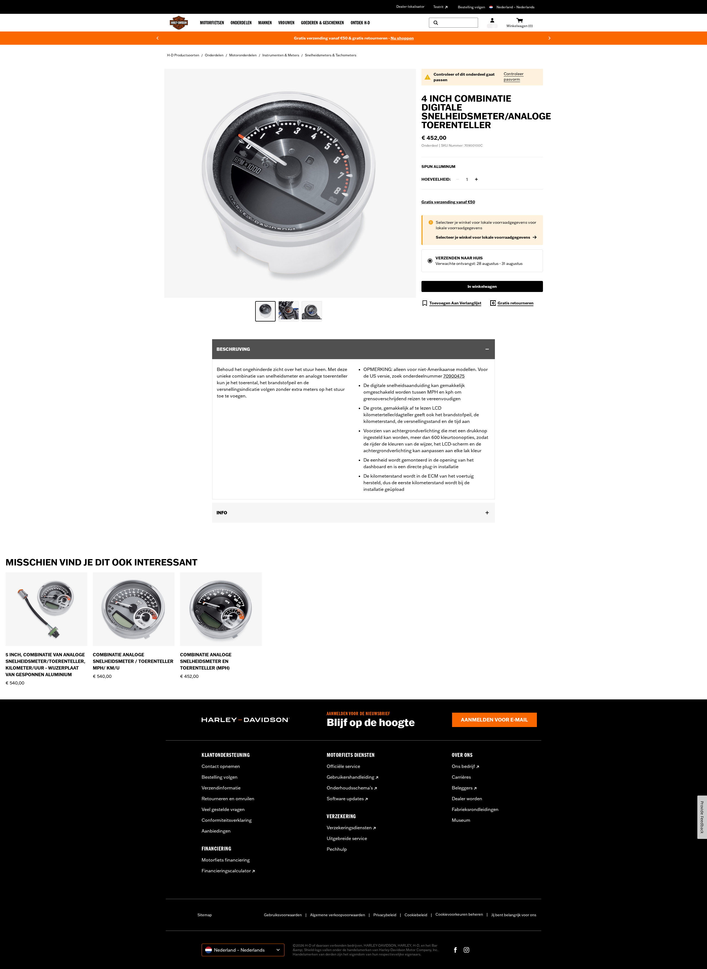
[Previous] (157, 38)
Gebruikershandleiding (350, 777)
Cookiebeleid (416, 915)
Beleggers (462, 788)
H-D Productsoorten (183, 55)
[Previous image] (175, 183)
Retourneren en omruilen (228, 798)
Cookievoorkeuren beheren (459, 914)
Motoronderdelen (243, 55)
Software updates (345, 798)
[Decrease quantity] (457, 179)
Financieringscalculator (226, 870)
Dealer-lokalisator (410, 6)
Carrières (461, 777)
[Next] (549, 38)
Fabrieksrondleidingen (475, 809)
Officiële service (343, 766)
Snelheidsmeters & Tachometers (330, 55)
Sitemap (204, 915)
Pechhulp (337, 849)
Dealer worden (467, 798)
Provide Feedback (702, 817)
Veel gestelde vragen (223, 809)
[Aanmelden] (492, 23)
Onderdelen (214, 55)
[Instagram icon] (466, 950)
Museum (461, 820)
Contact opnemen (221, 766)
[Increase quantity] (476, 179)
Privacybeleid (384, 915)
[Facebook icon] (455, 950)
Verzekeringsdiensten (349, 827)
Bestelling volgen (471, 7)
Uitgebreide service (347, 838)
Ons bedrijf (463, 766)
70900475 (454, 376)
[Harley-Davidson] (260, 720)
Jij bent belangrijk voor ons (513, 915)
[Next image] (404, 183)
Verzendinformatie (221, 788)
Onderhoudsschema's (350, 788)
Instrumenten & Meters (280, 55)
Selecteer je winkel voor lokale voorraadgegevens (483, 237)
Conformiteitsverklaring (227, 820)
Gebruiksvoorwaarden (283, 915)
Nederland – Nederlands (515, 7)
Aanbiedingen (216, 831)
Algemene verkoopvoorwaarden (337, 915)
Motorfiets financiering (226, 860)
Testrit (438, 7)
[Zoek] (453, 23)
